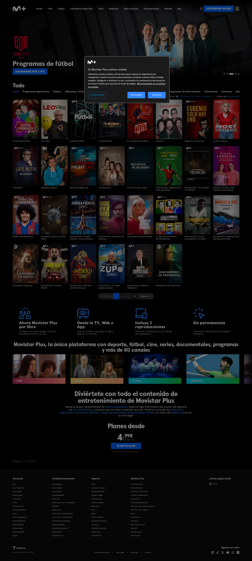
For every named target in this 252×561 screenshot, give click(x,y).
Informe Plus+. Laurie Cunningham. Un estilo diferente (195, 237)
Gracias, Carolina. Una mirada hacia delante (224, 188)
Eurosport (94, 524)
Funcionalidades (136, 488)
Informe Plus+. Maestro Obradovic (138, 286)
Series (39, 8)
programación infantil (141, 412)
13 (135, 296)
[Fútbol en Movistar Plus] (154, 369)
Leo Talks (45, 141)
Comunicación (136, 535)
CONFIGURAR (97, 95)
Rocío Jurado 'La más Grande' (62, 513)
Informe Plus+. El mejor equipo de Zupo (109, 286)
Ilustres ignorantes (21, 141)
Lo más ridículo (220, 141)
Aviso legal (120, 552)
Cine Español (17, 491)
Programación (96, 535)
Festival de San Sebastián (61, 521)
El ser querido (57, 484)
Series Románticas (19, 521)
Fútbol (61, 8)
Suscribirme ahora (218, 8)
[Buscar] (201, 8)
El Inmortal (56, 499)
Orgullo (15, 535)
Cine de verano (18, 506)
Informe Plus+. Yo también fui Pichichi (197, 188)
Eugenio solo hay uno (194, 141)
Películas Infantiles (19, 510)
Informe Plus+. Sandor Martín (51, 286)
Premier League (97, 495)
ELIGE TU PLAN (126, 446)
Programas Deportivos (60, 528)
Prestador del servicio (102, 552)
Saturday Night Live (79, 187)
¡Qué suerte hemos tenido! (139, 236)
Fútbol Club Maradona (23, 236)
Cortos (15, 502)
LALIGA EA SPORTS (97, 491)
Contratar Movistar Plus (139, 502)
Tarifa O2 (134, 528)
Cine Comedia (18, 495)
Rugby (93, 513)
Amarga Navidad (58, 495)
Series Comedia (18, 524)
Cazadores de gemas (22, 285)
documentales (118, 412)
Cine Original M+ (18, 488)
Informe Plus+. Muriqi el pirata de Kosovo (81, 286)
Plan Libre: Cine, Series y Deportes (143, 506)
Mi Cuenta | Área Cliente (139, 491)
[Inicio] (19, 9)
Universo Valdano (97, 502)
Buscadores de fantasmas (168, 285)
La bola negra (57, 488)
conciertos (81, 412)
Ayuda (215, 484)
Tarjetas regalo (136, 532)
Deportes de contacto (99, 521)
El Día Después (96, 499)
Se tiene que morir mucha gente (63, 502)
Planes (133, 513)
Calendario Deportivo (99, 528)
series (104, 412)
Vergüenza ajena (49, 187)
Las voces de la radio (137, 187)
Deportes (114, 8)
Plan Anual (134, 521)
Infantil (168, 8)
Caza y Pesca (56, 532)
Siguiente (144, 296)
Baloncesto (95, 506)
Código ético (135, 499)
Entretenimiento (18, 532)
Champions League (98, 488)
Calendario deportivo (81, 8)
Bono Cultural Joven (138, 524)
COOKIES (148, 552)
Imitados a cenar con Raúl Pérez (53, 237)
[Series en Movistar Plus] (96, 369)
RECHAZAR (136, 95)
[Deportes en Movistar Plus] (212, 369)
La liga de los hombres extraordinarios (166, 237)
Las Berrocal (105, 187)
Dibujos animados (58, 524)
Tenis (100, 8)
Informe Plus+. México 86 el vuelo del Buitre (168, 188)
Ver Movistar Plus (137, 484)
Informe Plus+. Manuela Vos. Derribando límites (226, 237)
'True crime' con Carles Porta (62, 517)
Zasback (160, 141)
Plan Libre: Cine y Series (139, 510)
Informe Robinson (83, 409)
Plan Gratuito (131, 8)
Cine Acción (17, 499)
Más (179, 8)
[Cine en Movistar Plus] (39, 369)
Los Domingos (57, 491)
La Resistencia (105, 141)
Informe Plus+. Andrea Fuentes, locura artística (81, 237)
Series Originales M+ (20, 517)
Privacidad (134, 552)
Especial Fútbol (77, 141)
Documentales (151, 8)
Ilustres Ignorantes (116, 406)
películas (94, 412)
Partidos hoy (95, 532)
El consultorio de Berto (138, 141)
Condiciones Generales (139, 495)
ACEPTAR (156, 95)
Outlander (55, 506)
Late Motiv (17, 187)
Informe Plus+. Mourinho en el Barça (111, 237)
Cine (50, 8)
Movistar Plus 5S (57, 535)
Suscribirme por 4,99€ (30, 71)
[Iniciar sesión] (237, 8)
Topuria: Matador (97, 517)
